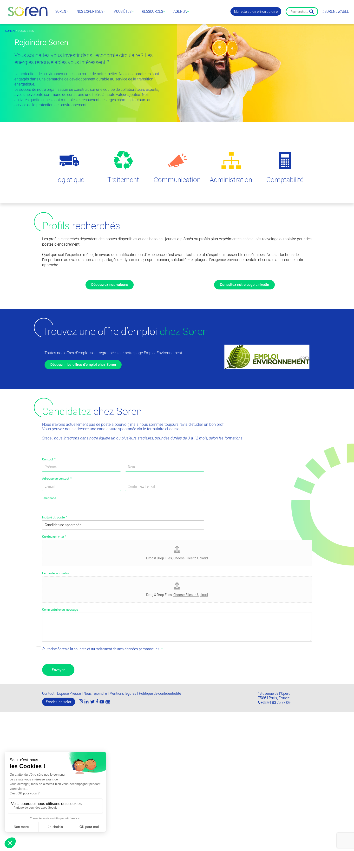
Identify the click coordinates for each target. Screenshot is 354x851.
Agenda (180, 11)
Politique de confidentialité (160, 693)
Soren (60, 11)
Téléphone (49, 498)
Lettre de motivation (56, 573)
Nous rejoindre (95, 693)
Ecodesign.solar (59, 702)
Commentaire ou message (60, 609)
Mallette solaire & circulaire (256, 11)
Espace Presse (69, 693)
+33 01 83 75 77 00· (276, 702)
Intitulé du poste (54, 517)
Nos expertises (90, 11)
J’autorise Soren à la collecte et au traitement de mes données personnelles (100, 649)
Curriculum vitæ (54, 536)
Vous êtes (122, 11)
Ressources (152, 11)
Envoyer (58, 670)
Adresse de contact (57, 478)
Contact (49, 459)
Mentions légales (123, 693)
